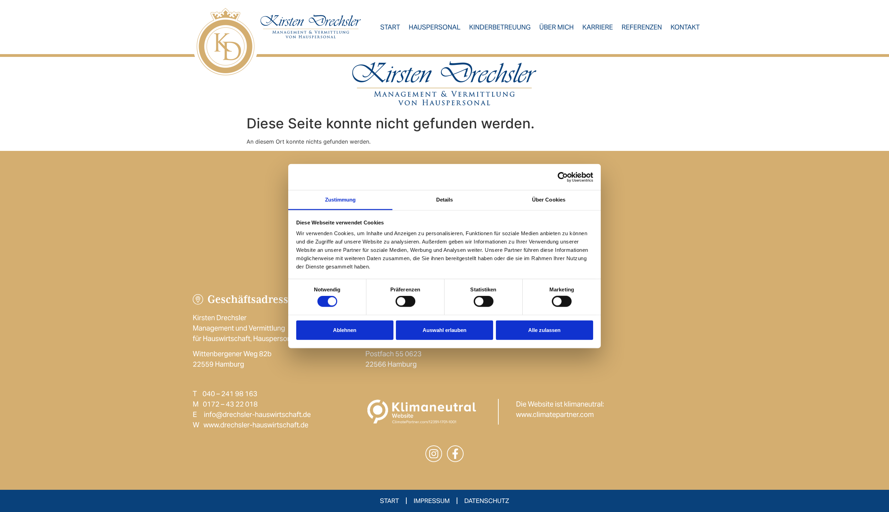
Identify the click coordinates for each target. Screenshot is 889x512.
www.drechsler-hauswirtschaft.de (255, 424)
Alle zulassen (544, 330)
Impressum (432, 501)
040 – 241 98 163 (229, 393)
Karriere (597, 27)
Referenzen (642, 27)
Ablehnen (344, 330)
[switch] (405, 301)
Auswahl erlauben (444, 330)
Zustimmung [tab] (340, 200)
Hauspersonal (434, 27)
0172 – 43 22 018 (230, 404)
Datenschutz (486, 501)
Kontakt (685, 27)
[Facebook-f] (455, 453)
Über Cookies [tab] (548, 200)
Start (390, 27)
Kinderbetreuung (500, 27)
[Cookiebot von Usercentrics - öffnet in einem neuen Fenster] (562, 177)
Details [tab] (444, 200)
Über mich (556, 27)
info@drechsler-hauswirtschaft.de (257, 414)
